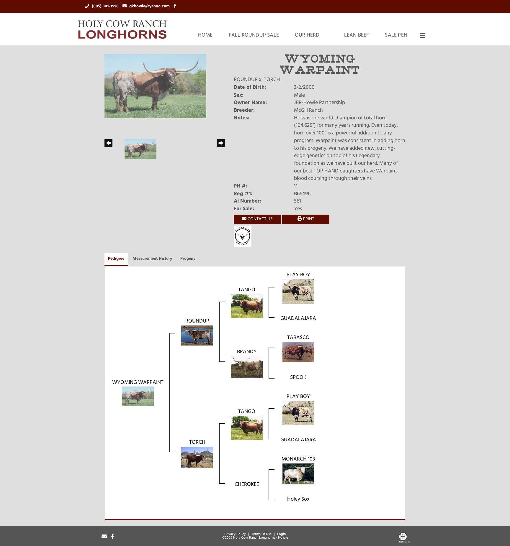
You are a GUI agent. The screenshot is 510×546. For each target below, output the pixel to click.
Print (308, 219)
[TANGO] (247, 306)
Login (281, 534)
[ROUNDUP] (197, 335)
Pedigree (116, 258)
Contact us (259, 219)
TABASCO (298, 338)
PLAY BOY (298, 275)
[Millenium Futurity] (244, 236)
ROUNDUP (246, 80)
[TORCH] (197, 457)
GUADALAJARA (298, 318)
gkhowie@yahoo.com (150, 6)
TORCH (272, 80)
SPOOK (298, 377)
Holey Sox (298, 499)
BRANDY (247, 352)
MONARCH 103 (298, 459)
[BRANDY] (247, 367)
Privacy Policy (235, 534)
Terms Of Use (261, 534)
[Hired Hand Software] (403, 538)
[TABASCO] (298, 352)
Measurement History (152, 258)
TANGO (246, 290)
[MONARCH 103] (298, 474)
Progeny (187, 258)
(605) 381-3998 (106, 6)
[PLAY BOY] (298, 291)
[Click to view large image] (155, 86)
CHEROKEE (247, 484)
